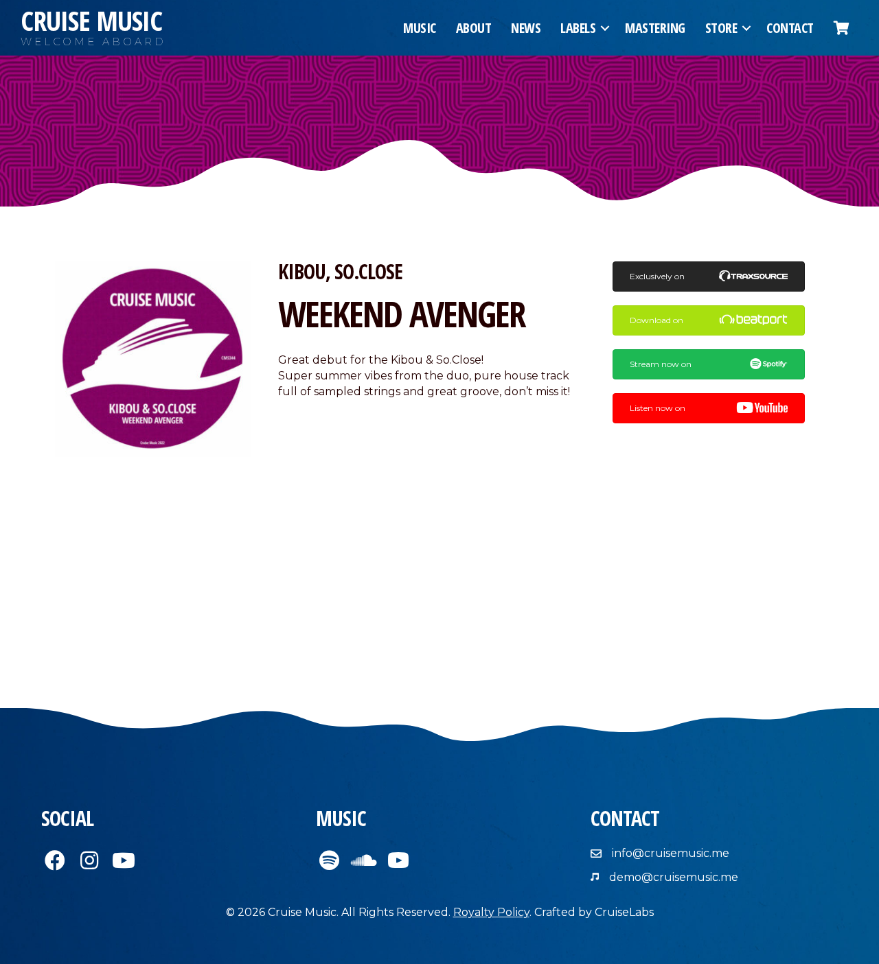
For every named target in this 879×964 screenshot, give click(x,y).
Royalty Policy (491, 912)
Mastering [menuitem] (655, 28)
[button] (605, 28)
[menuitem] (841, 28)
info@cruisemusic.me (670, 853)
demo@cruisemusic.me (673, 877)
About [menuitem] (474, 28)
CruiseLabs (624, 912)
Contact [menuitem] (790, 28)
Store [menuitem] (721, 28)
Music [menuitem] (419, 28)
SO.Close (368, 271)
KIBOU (302, 271)
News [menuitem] (525, 28)
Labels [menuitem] (577, 28)
